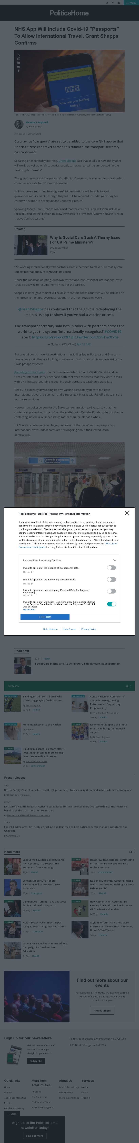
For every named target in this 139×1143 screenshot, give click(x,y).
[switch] (111, 567)
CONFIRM (45, 617)
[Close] (128, 514)
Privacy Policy (88, 629)
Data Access (69, 629)
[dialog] (69, 571)
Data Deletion (50, 629)
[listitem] (69, 560)
